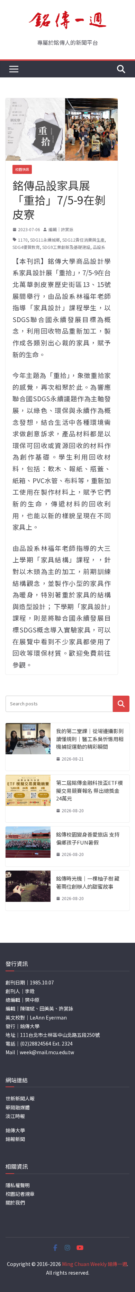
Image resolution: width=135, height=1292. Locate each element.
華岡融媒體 (18, 1107)
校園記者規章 (20, 1193)
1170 (23, 240)
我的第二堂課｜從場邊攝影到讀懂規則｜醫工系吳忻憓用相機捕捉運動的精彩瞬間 (90, 738)
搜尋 (121, 703)
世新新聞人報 (20, 1098)
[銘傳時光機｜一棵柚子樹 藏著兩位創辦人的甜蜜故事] (28, 891)
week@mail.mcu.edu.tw (47, 1052)
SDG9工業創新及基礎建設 (66, 247)
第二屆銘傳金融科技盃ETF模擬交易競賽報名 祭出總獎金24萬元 (89, 790)
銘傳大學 (15, 1130)
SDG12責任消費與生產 (83, 240)
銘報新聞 (15, 1138)
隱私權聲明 (18, 1185)
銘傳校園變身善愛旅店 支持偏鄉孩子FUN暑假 (87, 838)
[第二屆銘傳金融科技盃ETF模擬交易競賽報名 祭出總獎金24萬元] (28, 798)
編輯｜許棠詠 (60, 229)
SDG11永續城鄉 (45, 240)
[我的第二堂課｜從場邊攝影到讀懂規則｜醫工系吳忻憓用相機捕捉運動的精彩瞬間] (28, 747)
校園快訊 (22, 169)
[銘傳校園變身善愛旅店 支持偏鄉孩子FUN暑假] (28, 846)
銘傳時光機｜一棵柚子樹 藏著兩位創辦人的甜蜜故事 (87, 882)
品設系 (99, 247)
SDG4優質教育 (26, 247)
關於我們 (15, 1202)
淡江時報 (15, 1116)
